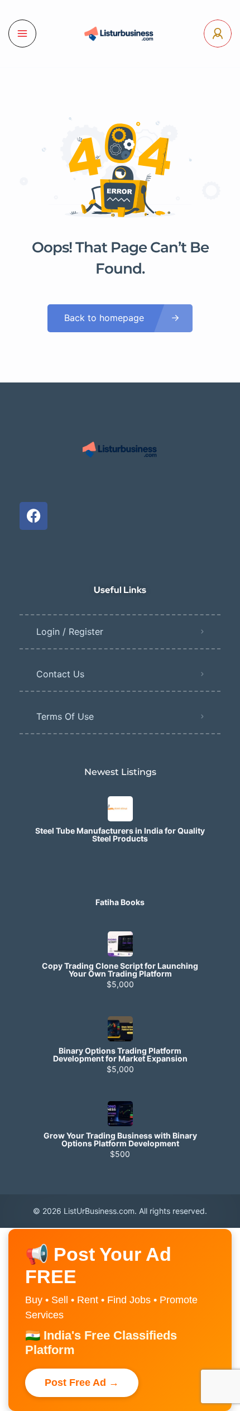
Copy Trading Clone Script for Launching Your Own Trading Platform (120, 970)
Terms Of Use (65, 716)
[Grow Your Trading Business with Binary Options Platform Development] (120, 1113)
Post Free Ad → (82, 1382)
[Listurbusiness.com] (120, 33)
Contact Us (60, 674)
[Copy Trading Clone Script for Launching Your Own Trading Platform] (120, 943)
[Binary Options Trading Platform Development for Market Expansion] (120, 1028)
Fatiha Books (120, 902)
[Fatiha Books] (120, 880)
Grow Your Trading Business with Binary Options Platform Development (120, 1139)
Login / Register (69, 631)
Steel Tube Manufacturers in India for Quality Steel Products (120, 835)
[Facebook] (33, 516)
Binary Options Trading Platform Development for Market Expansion (120, 1055)
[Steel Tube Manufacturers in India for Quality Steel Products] (120, 808)
